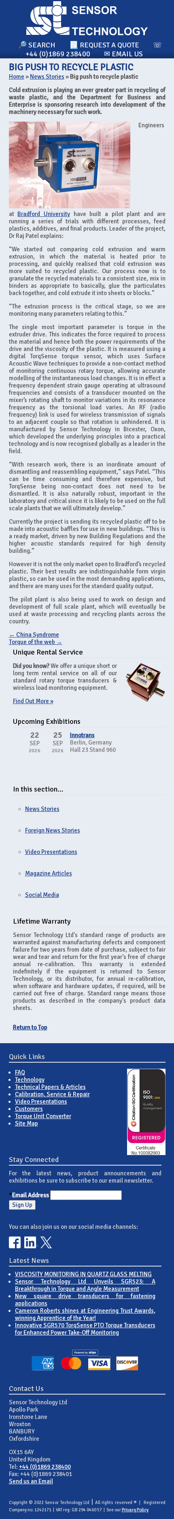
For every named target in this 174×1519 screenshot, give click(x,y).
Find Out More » (33, 701)
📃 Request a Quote (104, 45)
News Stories (47, 76)
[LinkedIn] (31, 1246)
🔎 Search (36, 45)
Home (16, 76)
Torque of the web (35, 642)
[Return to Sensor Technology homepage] (87, 33)
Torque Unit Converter (43, 1116)
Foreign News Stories (52, 830)
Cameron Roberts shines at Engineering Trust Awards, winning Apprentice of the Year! (85, 1314)
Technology (30, 1079)
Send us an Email (31, 1481)
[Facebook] (15, 1246)
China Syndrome (34, 634)
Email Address (30, 1195)
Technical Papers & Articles (50, 1087)
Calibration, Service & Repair (52, 1094)
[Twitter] (46, 1246)
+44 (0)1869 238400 (45, 1466)
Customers (29, 1109)
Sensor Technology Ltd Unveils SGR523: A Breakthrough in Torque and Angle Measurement (85, 1285)
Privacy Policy (135, 1510)
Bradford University (43, 214)
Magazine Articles (48, 873)
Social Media (42, 895)
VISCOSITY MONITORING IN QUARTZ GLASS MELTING (83, 1274)
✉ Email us (123, 53)
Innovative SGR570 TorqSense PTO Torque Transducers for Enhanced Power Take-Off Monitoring (85, 1329)
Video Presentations (51, 852)
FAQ (20, 1072)
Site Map (26, 1123)
